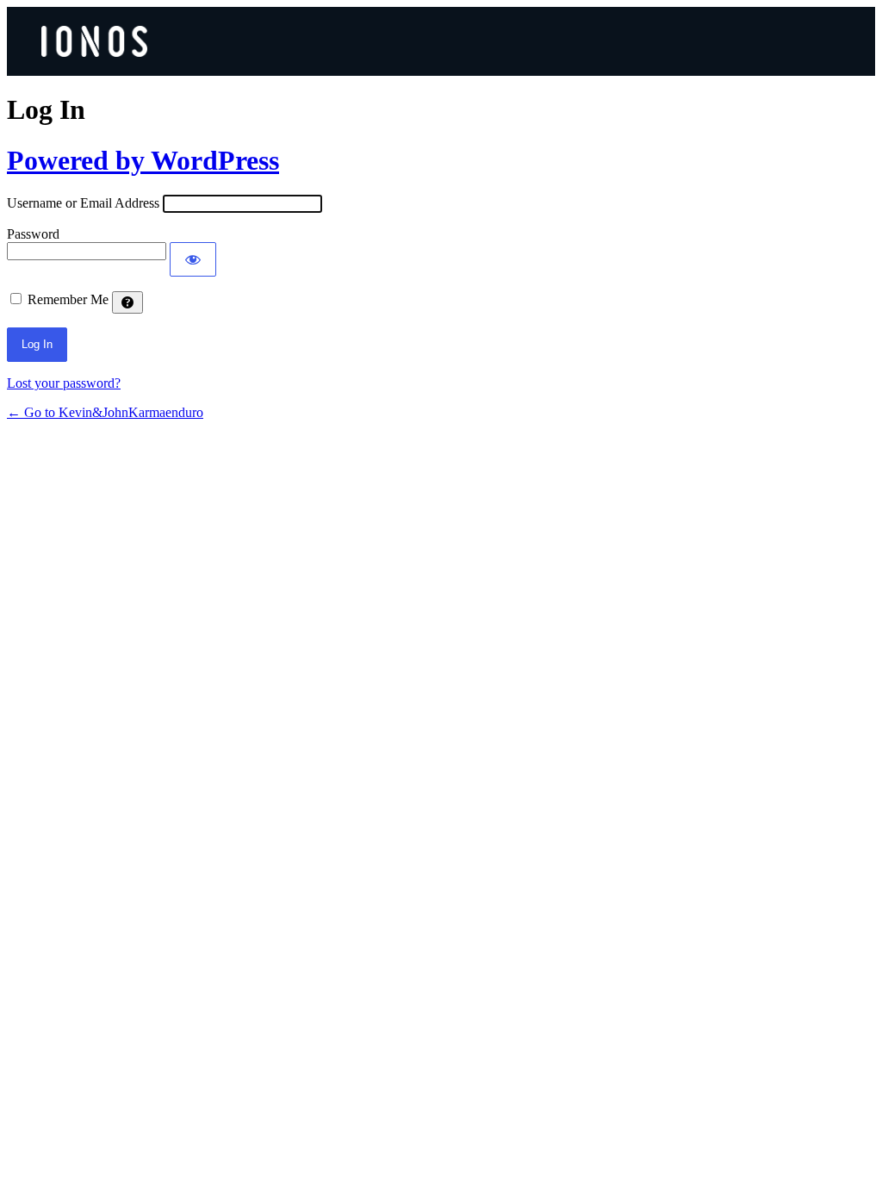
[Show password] (193, 259)
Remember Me (68, 299)
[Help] (127, 302)
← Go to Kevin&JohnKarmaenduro (105, 412)
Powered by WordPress (143, 160)
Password (33, 234)
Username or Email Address (83, 203)
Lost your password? (64, 383)
